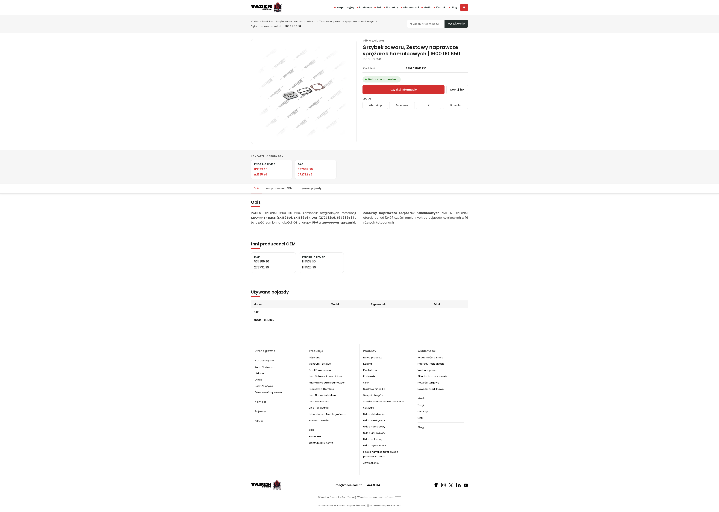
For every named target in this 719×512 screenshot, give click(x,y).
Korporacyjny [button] (345, 7)
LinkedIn (455, 105)
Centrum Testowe (320, 364)
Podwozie (369, 376)
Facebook (402, 105)
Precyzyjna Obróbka (321, 389)
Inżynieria (314, 357)
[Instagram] (443, 485)
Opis (256, 188)
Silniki (259, 421)
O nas (258, 379)
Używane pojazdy (310, 188)
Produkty (392, 7)
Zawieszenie (371, 463)
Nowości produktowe (431, 389)
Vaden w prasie (427, 370)
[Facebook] (436, 485)
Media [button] (427, 7)
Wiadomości (411, 7)
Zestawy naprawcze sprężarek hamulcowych (347, 21)
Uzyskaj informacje (403, 89)
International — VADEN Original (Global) (342, 505)
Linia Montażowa (319, 401)
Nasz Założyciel (264, 386)
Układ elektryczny (374, 420)
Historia (259, 373)
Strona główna (265, 351)
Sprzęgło (368, 407)
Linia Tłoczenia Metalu (322, 395)
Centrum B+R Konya (321, 443)
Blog (454, 7)
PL (463, 7)
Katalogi (423, 411)
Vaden (255, 21)
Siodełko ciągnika (374, 389)
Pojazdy (260, 411)
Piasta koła (370, 370)
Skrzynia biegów (373, 395)
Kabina (367, 364)
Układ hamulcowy (374, 426)
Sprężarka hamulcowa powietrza (295, 21)
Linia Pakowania (319, 407)
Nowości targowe (428, 382)
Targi (421, 405)
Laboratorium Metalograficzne (327, 414)
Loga (421, 417)
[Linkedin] (458, 485)
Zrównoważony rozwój (268, 392)
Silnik (366, 382)
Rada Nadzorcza (265, 367)
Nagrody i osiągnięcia (431, 364)
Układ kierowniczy (374, 433)
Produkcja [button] (365, 7)
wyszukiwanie (456, 23)
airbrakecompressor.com (385, 505)
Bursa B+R (315, 436)
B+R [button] (379, 7)
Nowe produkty (372, 357)
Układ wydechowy (374, 445)
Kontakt (441, 7)
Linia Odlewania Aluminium (325, 376)
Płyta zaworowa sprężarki (266, 26)
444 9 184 (373, 485)
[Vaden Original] (266, 7)
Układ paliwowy (373, 439)
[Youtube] (466, 485)
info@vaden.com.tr (348, 485)
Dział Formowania (320, 370)
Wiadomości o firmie (430, 357)
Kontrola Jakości (319, 420)
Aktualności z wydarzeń (432, 376)
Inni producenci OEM (279, 188)
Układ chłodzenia (374, 414)
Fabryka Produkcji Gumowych (327, 382)
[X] (451, 485)
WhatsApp (375, 105)
